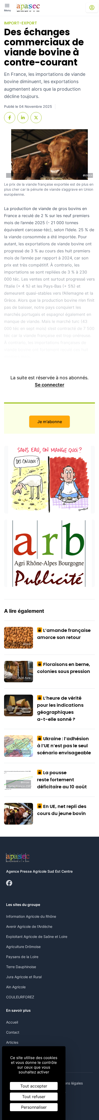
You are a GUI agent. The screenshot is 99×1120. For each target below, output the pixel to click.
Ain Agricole (16, 987)
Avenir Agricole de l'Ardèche (29, 926)
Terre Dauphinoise (21, 967)
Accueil (12, 1022)
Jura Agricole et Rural (24, 977)
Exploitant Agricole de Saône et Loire (36, 936)
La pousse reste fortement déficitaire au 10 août (62, 779)
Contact (12, 1032)
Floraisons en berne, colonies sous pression (63, 667)
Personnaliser (34, 1107)
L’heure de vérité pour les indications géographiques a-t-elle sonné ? (60, 708)
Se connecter (49, 384)
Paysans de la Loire (22, 957)
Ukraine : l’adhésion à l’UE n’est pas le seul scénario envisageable (64, 745)
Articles (12, 1042)
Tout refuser (33, 1096)
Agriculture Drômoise (23, 946)
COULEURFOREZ (20, 997)
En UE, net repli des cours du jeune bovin (61, 810)
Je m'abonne (49, 421)
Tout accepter (33, 1086)
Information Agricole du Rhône (31, 916)
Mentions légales (69, 1083)
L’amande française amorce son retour (64, 633)
